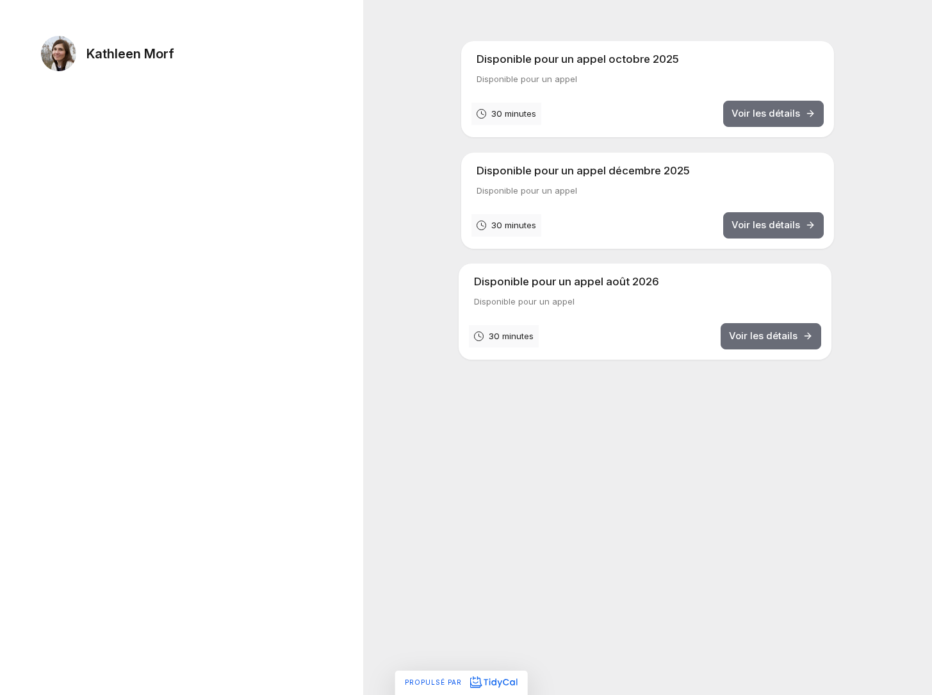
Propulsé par (434, 682)
